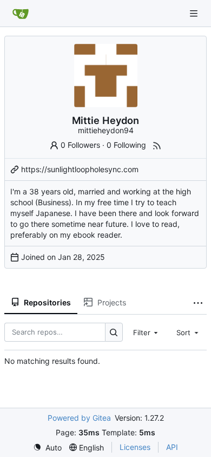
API (172, 447)
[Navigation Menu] (195, 13)
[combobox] (147, 332)
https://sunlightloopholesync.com (80, 169)
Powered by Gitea (79, 417)
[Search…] (114, 332)
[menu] (47, 447)
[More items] (198, 302)
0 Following (126, 144)
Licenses (135, 447)
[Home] (20, 13)
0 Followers (80, 144)
